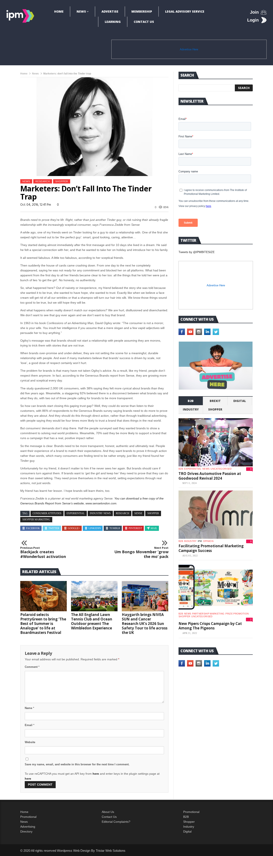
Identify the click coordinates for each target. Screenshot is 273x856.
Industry (188, 826)
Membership (141, 11)
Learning (113, 22)
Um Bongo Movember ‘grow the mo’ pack (141, 552)
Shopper (189, 821)
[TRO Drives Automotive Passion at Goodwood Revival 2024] (216, 442)
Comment (32, 666)
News (81, 11)
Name (29, 708)
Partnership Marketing (208, 613)
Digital (239, 401)
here (96, 773)
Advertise (110, 11)
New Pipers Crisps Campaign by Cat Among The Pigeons (210, 626)
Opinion (208, 541)
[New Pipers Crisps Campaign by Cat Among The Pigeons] (216, 587)
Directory (26, 831)
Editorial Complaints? (116, 821)
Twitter (53, 528)
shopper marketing (36, 519)
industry (191, 409)
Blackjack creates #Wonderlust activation (43, 552)
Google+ (74, 528)
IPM (200, 541)
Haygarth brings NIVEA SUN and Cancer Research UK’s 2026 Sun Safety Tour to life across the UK (144, 623)
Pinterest (135, 528)
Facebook (33, 528)
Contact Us (144, 22)
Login (253, 20)
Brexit (215, 401)
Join (254, 12)
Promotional (28, 816)
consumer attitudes (47, 513)
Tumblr (114, 528)
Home (59, 11)
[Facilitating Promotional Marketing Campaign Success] (216, 515)
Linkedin (95, 528)
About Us (108, 812)
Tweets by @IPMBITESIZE (197, 252)
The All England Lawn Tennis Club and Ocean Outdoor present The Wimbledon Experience (91, 621)
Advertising (27, 826)
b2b (191, 401)
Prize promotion (237, 613)
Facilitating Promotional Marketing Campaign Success (211, 548)
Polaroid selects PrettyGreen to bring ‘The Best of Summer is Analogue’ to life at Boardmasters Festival (43, 623)
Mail (154, 528)
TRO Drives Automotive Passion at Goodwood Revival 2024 (210, 476)
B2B (186, 816)
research (42, 181)
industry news (100, 513)
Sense (138, 513)
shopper (61, 181)
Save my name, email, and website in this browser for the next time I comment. (77, 764)
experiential (76, 513)
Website (30, 742)
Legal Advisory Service (184, 11)
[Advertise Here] (216, 365)
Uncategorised (221, 468)
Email (29, 725)
